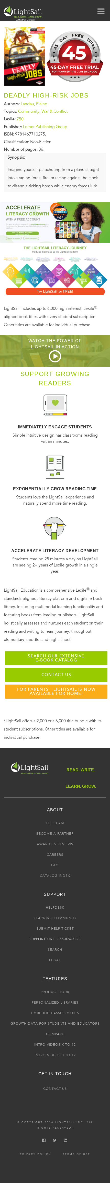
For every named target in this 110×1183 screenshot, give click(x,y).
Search (55, 950)
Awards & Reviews (55, 844)
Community (28, 111)
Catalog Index (55, 876)
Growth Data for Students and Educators (55, 1024)
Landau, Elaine (34, 103)
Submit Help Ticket (55, 929)
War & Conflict (54, 111)
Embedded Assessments (55, 1013)
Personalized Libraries (55, 1003)
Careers (55, 855)
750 (20, 119)
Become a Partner (55, 834)
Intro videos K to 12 (55, 1045)
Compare (55, 1034)
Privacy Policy (35, 1154)
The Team (55, 823)
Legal (55, 960)
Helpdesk (55, 908)
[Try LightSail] (75, 84)
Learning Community (55, 918)
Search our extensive (56, 658)
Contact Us (55, 1089)
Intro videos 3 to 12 (55, 1055)
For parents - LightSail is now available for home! (56, 691)
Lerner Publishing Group (45, 126)
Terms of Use (76, 1154)
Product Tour (55, 992)
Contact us (56, 674)
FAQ (55, 865)
